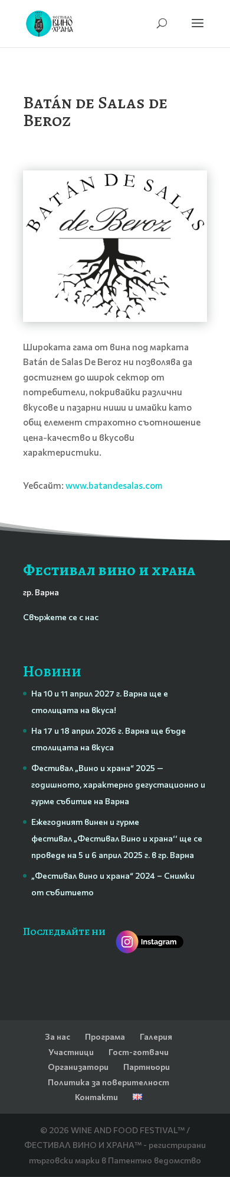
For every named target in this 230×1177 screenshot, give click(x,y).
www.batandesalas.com (113, 485)
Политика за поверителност (108, 1082)
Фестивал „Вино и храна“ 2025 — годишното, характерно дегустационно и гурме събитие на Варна (118, 784)
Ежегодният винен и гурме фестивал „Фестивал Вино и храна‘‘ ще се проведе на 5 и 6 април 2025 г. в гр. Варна (116, 838)
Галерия (156, 1036)
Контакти (96, 1097)
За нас (57, 1036)
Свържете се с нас (60, 617)
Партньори (146, 1067)
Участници (71, 1052)
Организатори (78, 1067)
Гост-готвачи (139, 1052)
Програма (105, 1036)
